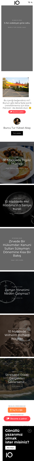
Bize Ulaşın (10, 447)
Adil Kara (19, 260)
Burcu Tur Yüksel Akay (17, 27)
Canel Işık (19, 343)
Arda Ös (19, 298)
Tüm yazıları (17, 133)
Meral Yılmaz (19, 213)
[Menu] (29, 2)
